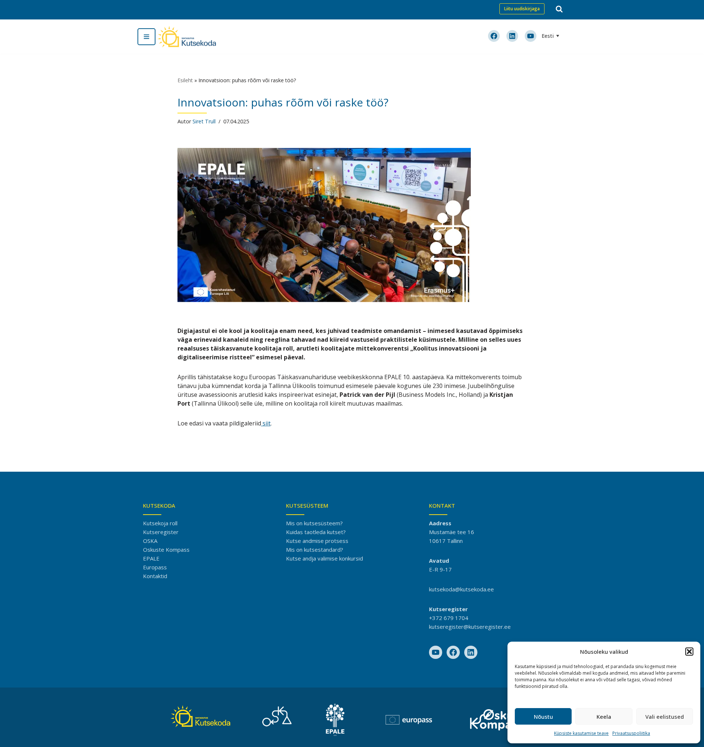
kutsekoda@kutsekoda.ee (461, 589)
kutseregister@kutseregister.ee (470, 626)
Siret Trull (204, 121)
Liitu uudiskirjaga (522, 9)
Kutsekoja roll (160, 523)
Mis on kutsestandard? (314, 549)
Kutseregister (161, 532)
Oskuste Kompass (166, 549)
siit (266, 423)
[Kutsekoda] (186, 36)
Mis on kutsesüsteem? (314, 523)
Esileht (185, 80)
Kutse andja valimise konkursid (324, 558)
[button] (689, 651)
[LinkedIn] (470, 652)
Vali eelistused (664, 716)
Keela (604, 716)
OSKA (150, 540)
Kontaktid (155, 576)
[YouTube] (435, 652)
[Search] (559, 8)
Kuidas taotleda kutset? (316, 532)
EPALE (151, 558)
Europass (155, 567)
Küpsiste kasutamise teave (581, 733)
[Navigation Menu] (146, 36)
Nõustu (543, 716)
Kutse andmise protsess (317, 540)
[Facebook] (453, 652)
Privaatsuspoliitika (631, 733)
